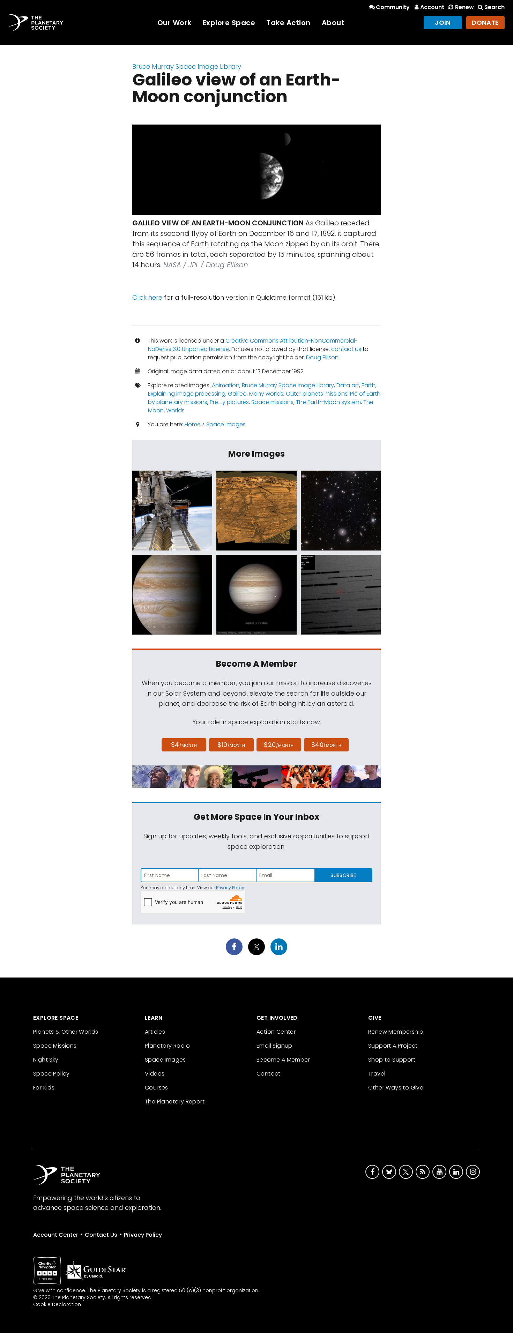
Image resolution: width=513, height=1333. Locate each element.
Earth (369, 385)
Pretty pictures (229, 402)
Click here (147, 297)
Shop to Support (391, 1060)
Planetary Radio (167, 1046)
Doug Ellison (322, 357)
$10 (231, 744)
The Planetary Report (175, 1102)
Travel (376, 1074)
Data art (347, 385)
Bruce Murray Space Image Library (186, 66)
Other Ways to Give (395, 1088)
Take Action (288, 23)
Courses (156, 1088)
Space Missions (55, 1046)
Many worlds (266, 394)
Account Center (55, 1235)
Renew (464, 7)
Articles (155, 1032)
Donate (485, 22)
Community (393, 7)
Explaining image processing (186, 394)
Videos (154, 1074)
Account (432, 7)
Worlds (175, 410)
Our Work (174, 23)
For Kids (43, 1088)
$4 (184, 744)
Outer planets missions (317, 394)
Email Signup (274, 1046)
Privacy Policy (230, 888)
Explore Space (229, 23)
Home (193, 424)
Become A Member (283, 1060)
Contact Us (101, 1235)
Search (494, 7)
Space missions (272, 402)
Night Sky (46, 1060)
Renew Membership (395, 1032)
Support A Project (393, 1046)
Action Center (276, 1032)
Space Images (226, 424)
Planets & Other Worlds (65, 1032)
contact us (346, 349)
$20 (278, 744)
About (333, 23)
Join (443, 22)
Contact (268, 1074)
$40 (326, 744)
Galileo (237, 394)
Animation (225, 385)
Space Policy (51, 1074)
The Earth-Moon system (328, 402)
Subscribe (343, 875)
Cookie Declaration (57, 1304)
